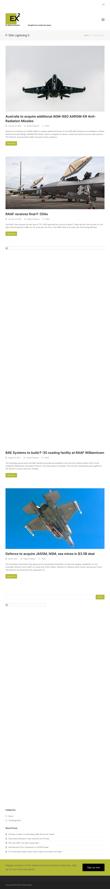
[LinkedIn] (103, 4)
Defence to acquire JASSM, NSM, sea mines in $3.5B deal (50, 554)
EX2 (14, 885)
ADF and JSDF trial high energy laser (23, 843)
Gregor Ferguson (33, 126)
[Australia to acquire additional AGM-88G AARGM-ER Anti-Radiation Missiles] (55, 78)
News (47, 126)
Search (100, 597)
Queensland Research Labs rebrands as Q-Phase (28, 839)
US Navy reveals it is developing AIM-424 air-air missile (31, 834)
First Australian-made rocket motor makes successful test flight (35, 852)
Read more (11, 143)
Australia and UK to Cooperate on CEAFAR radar (28, 847)
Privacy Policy (26, 885)
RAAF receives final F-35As (27, 214)
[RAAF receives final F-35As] (55, 183)
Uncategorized (14, 820)
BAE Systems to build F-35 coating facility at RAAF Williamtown (55, 453)
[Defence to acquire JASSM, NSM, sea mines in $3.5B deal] (55, 518)
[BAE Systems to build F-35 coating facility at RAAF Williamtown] (55, 347)
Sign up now (93, 867)
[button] (103, 20)
